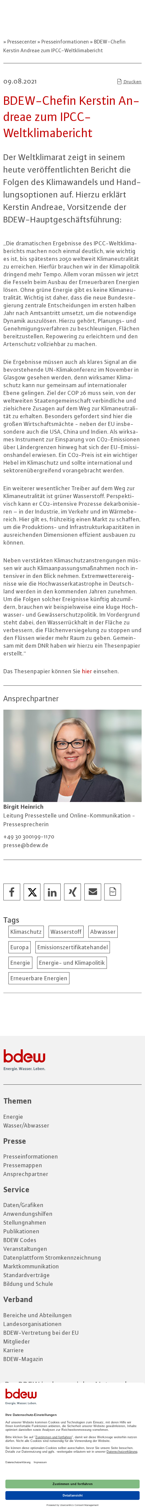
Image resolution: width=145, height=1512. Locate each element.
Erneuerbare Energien (38, 978)
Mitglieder (16, 1341)
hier (87, 671)
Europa (19, 947)
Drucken (132, 82)
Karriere (13, 1350)
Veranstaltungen (25, 1248)
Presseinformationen (65, 41)
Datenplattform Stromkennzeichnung (52, 1257)
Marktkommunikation (31, 1266)
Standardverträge (26, 1275)
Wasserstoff (66, 931)
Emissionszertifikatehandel (72, 947)
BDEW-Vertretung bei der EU (41, 1332)
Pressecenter (21, 41)
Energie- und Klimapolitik (72, 962)
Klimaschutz (26, 931)
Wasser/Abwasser (26, 1125)
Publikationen (21, 1231)
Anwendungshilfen (28, 1213)
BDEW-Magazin (23, 1359)
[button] (12, 892)
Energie (20, 962)
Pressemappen (22, 1165)
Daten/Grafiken (23, 1205)
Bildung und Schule (28, 1283)
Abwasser (103, 931)
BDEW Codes (19, 1240)
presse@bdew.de (26, 845)
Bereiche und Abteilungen (37, 1315)
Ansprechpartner (25, 1174)
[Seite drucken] (113, 892)
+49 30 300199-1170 (28, 836)
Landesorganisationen (32, 1324)
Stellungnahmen (24, 1222)
